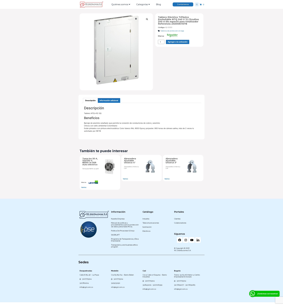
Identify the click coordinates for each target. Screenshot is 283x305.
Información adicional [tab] (109, 100)
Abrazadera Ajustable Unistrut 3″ (172, 160)
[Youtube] (192, 240)
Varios (83, 187)
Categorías (142, 4)
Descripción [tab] (90, 100)
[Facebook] (179, 240)
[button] (147, 19)
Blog (158, 4)
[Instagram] (185, 240)
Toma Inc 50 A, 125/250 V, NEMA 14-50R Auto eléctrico (90, 161)
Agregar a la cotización (177, 42)
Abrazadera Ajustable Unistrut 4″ (130, 160)
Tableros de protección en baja (172, 31)
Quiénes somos (119, 4)
